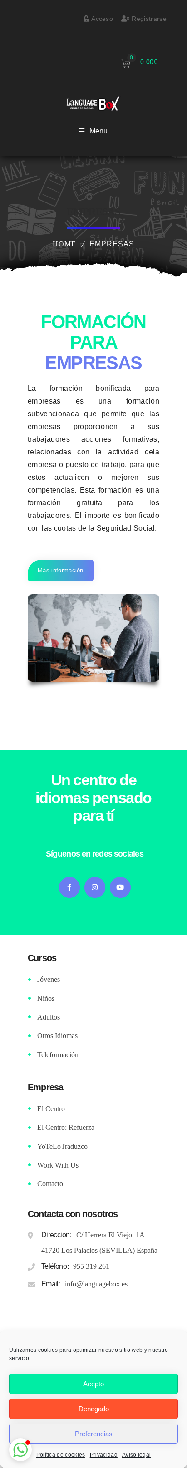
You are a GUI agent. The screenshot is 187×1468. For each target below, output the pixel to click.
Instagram (94, 887)
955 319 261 (91, 1266)
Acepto (93, 1384)
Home (64, 244)
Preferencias (94, 1434)
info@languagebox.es (96, 1284)
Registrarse (149, 18)
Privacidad (104, 1455)
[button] (20, 1449)
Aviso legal (136, 1455)
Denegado (94, 1409)
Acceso (102, 18)
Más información (61, 570)
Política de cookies (60, 1455)
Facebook (69, 887)
